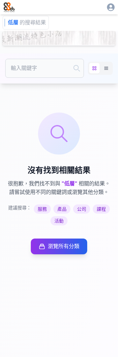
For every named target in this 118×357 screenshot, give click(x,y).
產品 (62, 209)
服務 (42, 209)
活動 (59, 220)
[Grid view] (94, 68)
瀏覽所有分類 (63, 246)
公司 (81, 209)
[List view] (106, 68)
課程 (101, 209)
